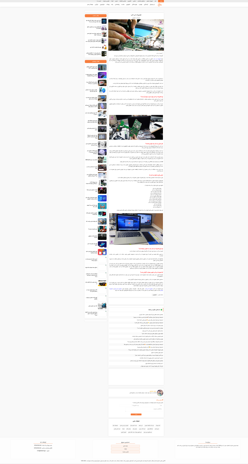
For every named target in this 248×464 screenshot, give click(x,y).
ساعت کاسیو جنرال (133, 425)
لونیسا (123, 429)
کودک (112, 1)
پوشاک (107, 4)
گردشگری (146, 4)
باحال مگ (138, 18)
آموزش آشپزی (123, 432)
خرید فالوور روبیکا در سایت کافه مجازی (135, 432)
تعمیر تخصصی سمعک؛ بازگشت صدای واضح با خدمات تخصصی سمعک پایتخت (147, 336)
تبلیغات (161, 1)
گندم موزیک (158, 425)
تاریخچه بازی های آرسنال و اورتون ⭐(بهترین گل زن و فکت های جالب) (149, 323)
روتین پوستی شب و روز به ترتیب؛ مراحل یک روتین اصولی (152, 325)
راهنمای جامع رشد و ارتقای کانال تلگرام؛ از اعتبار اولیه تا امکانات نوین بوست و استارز (146, 361)
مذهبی (134, 1)
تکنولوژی (128, 4)
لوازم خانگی (134, 4)
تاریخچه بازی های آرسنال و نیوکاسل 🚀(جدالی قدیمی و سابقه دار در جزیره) (148, 317)
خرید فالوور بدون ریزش (148, 432)
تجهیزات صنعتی (150, 1)
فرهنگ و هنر (90, 4)
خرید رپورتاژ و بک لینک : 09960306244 (43, 445)
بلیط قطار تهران (150, 429)
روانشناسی (117, 4)
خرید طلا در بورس (142, 429)
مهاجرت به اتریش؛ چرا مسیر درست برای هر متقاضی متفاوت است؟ (150, 328)
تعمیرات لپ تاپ (157, 59)
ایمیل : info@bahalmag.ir (43, 451)
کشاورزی (129, 1)
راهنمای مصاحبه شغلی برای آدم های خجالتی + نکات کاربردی (151, 314)
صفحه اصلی (125, 446)
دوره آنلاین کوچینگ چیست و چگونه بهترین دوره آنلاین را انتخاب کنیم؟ (149, 355)
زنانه (112, 4)
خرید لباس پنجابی (117, 429)
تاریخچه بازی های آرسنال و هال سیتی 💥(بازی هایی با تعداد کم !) (150, 320)
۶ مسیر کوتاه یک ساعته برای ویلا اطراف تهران (154, 363)
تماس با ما (99, 1)
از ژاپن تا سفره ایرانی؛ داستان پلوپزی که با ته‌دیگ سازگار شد (151, 358)
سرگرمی (96, 4)
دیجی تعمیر (157, 429)
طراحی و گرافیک (123, 1)
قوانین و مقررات (106, 1)
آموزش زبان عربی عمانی (124, 425)
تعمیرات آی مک (148, 289)
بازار (155, 1)
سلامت (122, 4)
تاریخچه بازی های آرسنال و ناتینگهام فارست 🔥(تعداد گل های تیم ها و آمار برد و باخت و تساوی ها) (143, 344)
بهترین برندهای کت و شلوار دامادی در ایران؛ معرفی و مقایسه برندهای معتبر (148, 339)
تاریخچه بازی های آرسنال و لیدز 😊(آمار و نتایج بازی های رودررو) (150, 347)
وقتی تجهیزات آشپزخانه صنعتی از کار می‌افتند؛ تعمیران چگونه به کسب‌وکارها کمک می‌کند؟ (145, 350)
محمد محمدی (153, 391)
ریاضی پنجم (135, 429)
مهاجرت (140, 4)
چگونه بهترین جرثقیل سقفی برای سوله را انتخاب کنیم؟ (152, 333)
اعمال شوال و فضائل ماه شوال (157, 352)
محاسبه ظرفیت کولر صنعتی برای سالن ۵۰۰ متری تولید (152, 331)
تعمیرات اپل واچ (118, 289)
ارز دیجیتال (152, 4)
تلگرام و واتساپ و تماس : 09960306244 (43, 448)
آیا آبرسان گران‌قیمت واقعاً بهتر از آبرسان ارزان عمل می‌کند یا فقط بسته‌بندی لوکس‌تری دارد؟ (145, 342)
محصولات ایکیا (115, 425)
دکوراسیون (102, 4)
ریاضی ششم (129, 429)
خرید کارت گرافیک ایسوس (149, 425)
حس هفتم (141, 425)
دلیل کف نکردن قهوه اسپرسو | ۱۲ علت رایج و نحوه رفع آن (152, 366)
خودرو (116, 1)
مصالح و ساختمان (141, 1)
